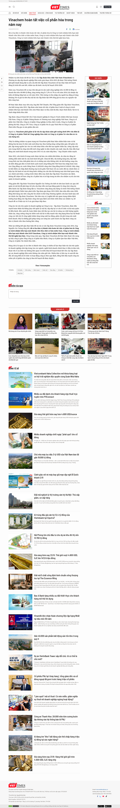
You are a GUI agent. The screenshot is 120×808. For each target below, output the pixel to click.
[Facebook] (67, 29)
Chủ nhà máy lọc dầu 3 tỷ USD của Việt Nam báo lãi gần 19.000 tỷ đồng (56, 456)
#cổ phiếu (20, 270)
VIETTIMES (60, 7)
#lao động (52, 270)
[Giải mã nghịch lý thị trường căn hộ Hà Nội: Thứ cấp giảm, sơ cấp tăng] (20, 501)
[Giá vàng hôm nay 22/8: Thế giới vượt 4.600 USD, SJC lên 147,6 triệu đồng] (20, 561)
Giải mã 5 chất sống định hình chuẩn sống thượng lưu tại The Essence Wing (56, 577)
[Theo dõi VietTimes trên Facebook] (97, 796)
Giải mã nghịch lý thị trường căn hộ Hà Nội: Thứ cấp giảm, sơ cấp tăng (57, 496)
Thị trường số (59, 13)
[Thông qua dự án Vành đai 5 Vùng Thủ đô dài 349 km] (99, 321)
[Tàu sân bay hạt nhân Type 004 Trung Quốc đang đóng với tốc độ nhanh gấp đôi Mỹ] (99, 346)
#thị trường (28, 270)
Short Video (71, 13)
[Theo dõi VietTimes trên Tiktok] (106, 796)
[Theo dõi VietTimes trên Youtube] (103, 796)
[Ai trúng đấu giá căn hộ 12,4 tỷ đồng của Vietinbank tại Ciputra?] (20, 521)
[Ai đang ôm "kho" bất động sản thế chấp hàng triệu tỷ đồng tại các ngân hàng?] (20, 743)
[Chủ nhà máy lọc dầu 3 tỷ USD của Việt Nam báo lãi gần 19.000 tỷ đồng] (20, 461)
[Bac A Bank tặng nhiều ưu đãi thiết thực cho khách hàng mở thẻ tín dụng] (20, 602)
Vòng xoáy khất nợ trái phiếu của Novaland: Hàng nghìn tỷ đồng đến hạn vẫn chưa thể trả (92, 259)
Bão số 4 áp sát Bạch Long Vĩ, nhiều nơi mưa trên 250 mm (46, 357)
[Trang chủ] (10, 13)
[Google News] (76, 29)
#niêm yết (45, 270)
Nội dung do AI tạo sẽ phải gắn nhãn (20, 331)
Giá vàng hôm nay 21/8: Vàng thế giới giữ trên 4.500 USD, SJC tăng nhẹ (54, 758)
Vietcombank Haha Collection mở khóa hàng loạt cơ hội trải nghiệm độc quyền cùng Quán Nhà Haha (93, 212)
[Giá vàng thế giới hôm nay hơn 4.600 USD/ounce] (105, 236)
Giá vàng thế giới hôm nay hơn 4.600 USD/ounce (93, 236)
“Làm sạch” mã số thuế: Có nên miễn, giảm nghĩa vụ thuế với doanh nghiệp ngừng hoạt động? (56, 698)
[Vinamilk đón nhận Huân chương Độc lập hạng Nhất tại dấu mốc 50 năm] (20, 622)
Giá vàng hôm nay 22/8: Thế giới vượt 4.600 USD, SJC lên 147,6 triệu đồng (56, 556)
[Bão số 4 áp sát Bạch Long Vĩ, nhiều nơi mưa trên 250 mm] (47, 346)
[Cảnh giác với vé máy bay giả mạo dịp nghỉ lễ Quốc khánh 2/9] (20, 481)
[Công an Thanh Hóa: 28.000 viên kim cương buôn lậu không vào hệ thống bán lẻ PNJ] (20, 723)
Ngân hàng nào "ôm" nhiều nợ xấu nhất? (95, 124)
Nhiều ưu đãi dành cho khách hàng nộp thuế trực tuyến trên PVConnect (93, 226)
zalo (100, 796)
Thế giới (79, 13)
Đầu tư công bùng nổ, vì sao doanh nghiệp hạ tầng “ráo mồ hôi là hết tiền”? (95, 147)
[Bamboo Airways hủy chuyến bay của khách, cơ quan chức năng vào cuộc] (98, 159)
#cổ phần (60, 270)
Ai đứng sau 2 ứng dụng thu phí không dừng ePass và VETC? (95, 194)
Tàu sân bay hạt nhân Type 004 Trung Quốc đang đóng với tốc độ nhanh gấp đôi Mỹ (99, 358)
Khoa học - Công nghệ (45, 13)
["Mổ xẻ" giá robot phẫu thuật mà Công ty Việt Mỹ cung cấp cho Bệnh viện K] (98, 90)
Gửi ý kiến (75, 301)
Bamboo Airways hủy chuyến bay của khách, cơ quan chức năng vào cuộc (95, 170)
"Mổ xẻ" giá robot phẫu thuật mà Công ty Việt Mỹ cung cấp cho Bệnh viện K (95, 101)
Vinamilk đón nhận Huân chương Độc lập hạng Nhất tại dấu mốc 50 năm (57, 617)
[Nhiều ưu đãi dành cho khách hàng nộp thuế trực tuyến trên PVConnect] (105, 225)
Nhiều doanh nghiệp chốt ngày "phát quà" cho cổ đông (92, 246)
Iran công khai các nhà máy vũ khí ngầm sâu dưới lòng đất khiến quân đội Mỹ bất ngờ (20, 358)
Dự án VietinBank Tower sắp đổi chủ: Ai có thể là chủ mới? (55, 657)
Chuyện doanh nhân (91, 13)
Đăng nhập (107, 6)
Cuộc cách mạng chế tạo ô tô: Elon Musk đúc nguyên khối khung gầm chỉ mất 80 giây (73, 333)
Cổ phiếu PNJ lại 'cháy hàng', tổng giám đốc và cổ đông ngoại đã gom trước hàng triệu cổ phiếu (56, 678)
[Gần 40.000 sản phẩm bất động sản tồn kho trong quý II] (20, 642)
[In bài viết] (70, 29)
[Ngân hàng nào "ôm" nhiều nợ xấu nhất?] (98, 113)
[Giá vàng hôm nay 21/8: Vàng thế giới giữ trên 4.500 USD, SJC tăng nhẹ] (20, 763)
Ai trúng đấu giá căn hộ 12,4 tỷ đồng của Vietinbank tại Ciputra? (52, 516)
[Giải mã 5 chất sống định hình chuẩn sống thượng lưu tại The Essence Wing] (20, 582)
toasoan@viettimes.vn (102, 789)
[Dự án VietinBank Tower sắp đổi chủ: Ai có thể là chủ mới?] (20, 662)
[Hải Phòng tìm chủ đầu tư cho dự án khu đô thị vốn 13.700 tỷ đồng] (20, 541)
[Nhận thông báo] (97, 7)
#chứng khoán (69, 270)
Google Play (108, 806)
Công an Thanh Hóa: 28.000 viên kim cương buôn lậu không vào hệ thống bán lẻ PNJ (56, 718)
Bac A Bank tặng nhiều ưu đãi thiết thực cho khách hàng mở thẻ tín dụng (56, 597)
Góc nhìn (24, 13)
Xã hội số (16, 13)
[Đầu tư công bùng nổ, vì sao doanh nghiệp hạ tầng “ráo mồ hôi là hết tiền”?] (98, 135)
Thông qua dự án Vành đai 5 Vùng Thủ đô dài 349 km (98, 332)
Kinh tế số (32, 13)
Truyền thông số (105, 13)
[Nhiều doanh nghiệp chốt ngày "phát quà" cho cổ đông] (105, 246)
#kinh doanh (37, 270)
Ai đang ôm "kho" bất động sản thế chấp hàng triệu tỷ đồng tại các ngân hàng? (56, 738)
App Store (101, 806)
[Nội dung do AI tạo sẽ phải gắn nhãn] (20, 321)
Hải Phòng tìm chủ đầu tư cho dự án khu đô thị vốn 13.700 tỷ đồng (56, 536)
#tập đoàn (20, 273)
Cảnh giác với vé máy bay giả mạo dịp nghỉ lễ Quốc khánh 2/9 (56, 476)
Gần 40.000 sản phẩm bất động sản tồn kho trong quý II (56, 637)
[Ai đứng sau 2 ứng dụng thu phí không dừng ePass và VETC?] (98, 182)
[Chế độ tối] (101, 7)
